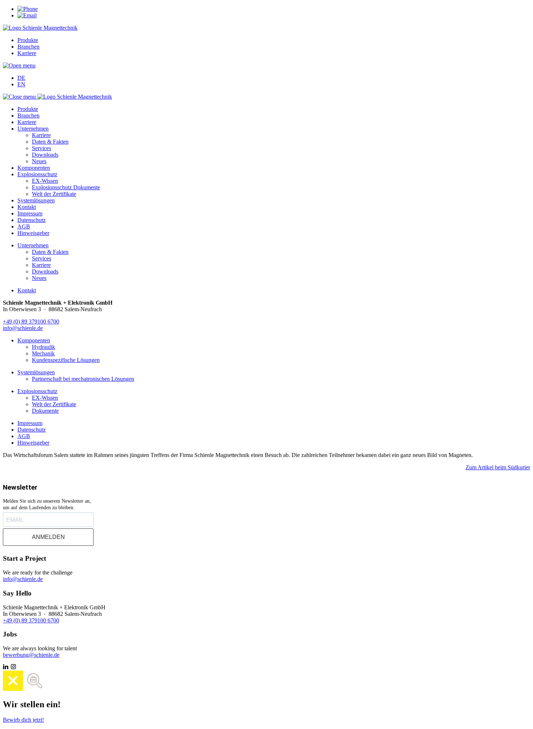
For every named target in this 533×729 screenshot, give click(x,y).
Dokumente (45, 411)
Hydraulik (43, 347)
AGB (23, 226)
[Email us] (27, 15)
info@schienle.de (23, 328)
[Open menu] (19, 65)
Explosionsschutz (37, 174)
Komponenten (33, 168)
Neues (39, 161)
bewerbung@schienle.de (31, 655)
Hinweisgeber (33, 233)
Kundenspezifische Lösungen (66, 360)
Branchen (28, 47)
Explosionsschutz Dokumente (66, 187)
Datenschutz (31, 220)
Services (41, 148)
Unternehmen (33, 128)
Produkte (27, 40)
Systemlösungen (36, 200)
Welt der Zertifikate (54, 194)
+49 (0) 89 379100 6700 (31, 321)
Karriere (26, 53)
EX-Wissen (45, 181)
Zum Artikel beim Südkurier (498, 467)
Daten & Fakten (50, 142)
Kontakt (26, 207)
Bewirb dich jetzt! (23, 720)
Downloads (45, 155)
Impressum (29, 213)
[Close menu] (20, 97)
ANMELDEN (48, 537)
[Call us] (27, 9)
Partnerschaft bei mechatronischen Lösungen (83, 379)
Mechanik (43, 353)
